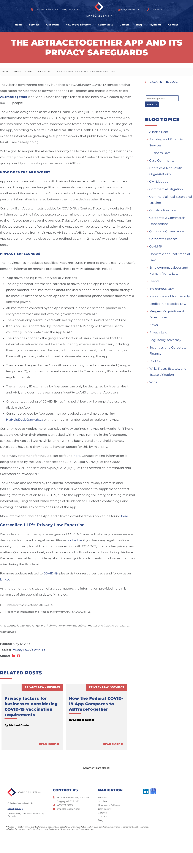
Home (18, 25)
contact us (74, 540)
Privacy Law (44, 72)
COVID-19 (50, 573)
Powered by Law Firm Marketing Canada (26, 814)
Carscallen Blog (23, 72)
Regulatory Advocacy (165, 340)
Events (154, 281)
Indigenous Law (161, 288)
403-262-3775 (156, 9)
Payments (155, 25)
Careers (125, 25)
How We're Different (78, 25)
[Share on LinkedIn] (13, 656)
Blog (139, 25)
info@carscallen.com (130, 9)
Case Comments (161, 160)
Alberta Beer (158, 132)
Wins (153, 382)
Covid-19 (38, 650)
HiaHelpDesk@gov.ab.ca (24, 419)
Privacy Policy (15, 808)
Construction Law (162, 210)
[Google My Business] (153, 791)
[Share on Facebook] (18, 656)
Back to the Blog (163, 82)
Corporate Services (163, 239)
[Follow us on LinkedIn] (146, 791)
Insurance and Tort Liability (169, 296)
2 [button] (38, 472)
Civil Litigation (160, 181)
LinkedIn (6, 579)
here (76, 456)
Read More (48, 744)
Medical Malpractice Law (167, 304)
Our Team (52, 25)
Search (152, 104)
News (153, 325)
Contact (173, 25)
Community (105, 25)
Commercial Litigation (166, 189)
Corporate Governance (166, 231)
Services (34, 25)
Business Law (159, 153)
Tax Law (155, 361)
